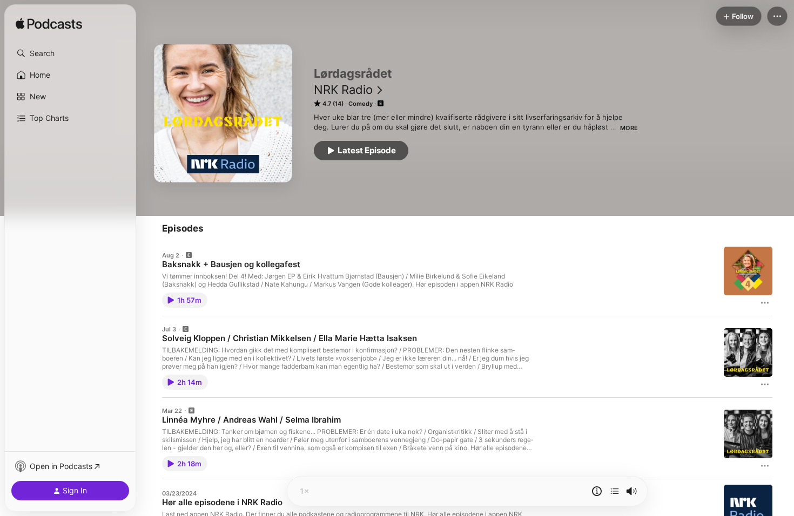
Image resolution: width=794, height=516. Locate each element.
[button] (70, 53)
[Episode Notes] (596, 491)
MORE (629, 128)
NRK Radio (343, 90)
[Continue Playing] (614, 491)
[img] (49, 24)
